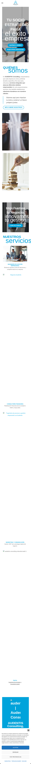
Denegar (15, 752)
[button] (28, 730)
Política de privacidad (16, 761)
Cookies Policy (7, 761)
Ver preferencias (15, 757)
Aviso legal (24, 761)
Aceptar (15, 747)
